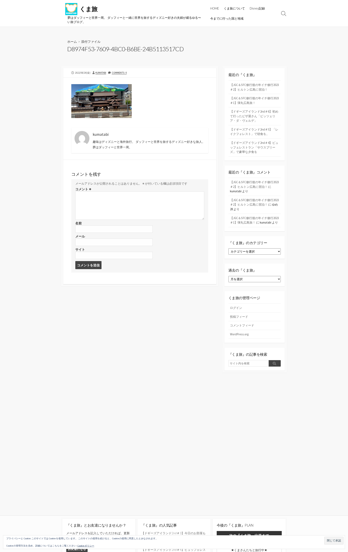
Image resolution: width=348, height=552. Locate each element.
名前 (78, 223)
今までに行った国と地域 (226, 18)
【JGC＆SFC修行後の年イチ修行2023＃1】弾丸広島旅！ (254, 100)
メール (80, 236)
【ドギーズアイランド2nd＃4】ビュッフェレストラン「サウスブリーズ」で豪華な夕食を (254, 147)
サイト (80, 249)
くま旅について (234, 8)
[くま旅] (71, 9)
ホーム (72, 41)
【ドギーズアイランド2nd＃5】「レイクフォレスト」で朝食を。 (254, 132)
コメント (83, 189)
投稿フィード (239, 317)
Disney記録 (257, 8)
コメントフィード (242, 325)
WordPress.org (239, 334)
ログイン (236, 308)
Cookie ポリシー (85, 545)
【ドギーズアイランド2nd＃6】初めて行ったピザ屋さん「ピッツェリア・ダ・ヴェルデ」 (254, 116)
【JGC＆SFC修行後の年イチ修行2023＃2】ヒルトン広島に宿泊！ (254, 87)
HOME (214, 8)
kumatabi (100, 72)
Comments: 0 (119, 72)
